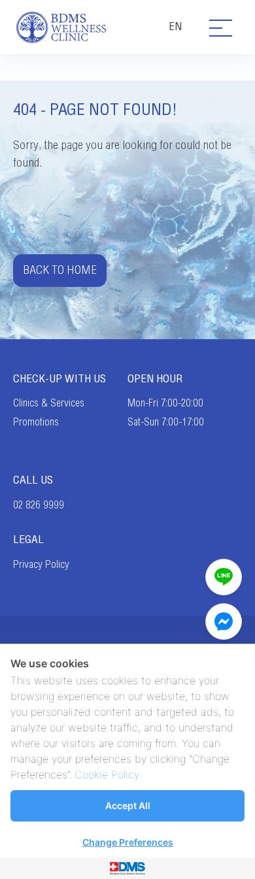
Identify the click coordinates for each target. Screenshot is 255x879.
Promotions (36, 422)
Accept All (127, 805)
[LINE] (223, 577)
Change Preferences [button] (127, 842)
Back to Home (60, 270)
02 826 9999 (38, 505)
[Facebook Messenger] (223, 621)
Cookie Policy (107, 774)
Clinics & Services (48, 403)
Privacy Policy (41, 564)
